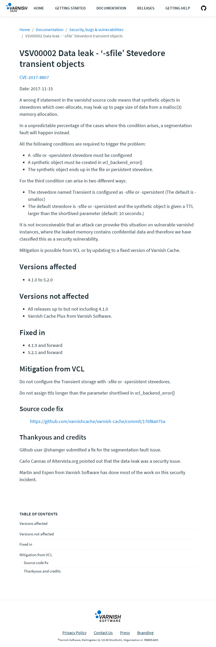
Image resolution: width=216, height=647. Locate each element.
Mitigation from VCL (35, 554)
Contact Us (103, 632)
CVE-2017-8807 (34, 77)
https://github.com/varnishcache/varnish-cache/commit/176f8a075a (97, 421)
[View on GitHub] (202, 8)
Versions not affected (36, 533)
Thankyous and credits (42, 571)
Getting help (177, 8)
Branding (145, 632)
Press (125, 632)
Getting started (70, 8)
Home (39, 8)
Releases (145, 8)
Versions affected (33, 523)
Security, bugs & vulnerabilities (96, 29)
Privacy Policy (74, 632)
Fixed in (25, 544)
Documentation (111, 8)
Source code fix (36, 562)
